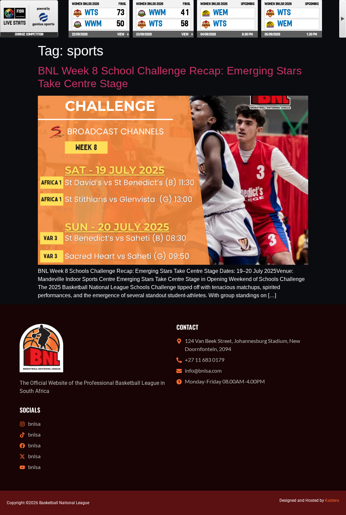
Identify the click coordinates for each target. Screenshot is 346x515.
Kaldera (332, 500)
